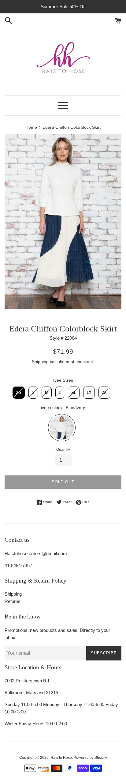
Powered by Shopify (90, 757)
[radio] (19, 393)
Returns (12, 601)
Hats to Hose (61, 757)
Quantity (63, 449)
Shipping (40, 361)
